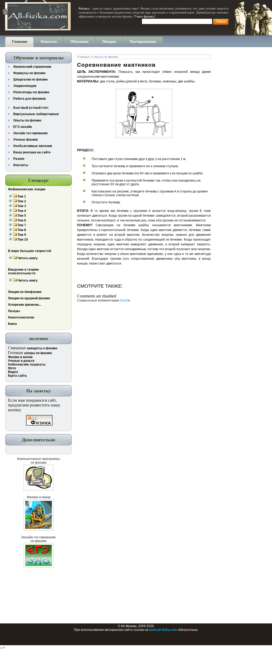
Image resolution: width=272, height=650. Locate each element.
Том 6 (22, 220)
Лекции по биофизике (25, 292)
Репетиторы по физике (31, 92)
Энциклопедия (24, 86)
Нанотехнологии (21, 317)
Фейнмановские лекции (26, 189)
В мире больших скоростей (29, 251)
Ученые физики (25, 139)
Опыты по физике (27, 120)
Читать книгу (28, 258)
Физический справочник (32, 67)
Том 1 (22, 196)
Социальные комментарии (103, 300)
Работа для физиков (29, 98)
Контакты (20, 165)
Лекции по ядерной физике (29, 298)
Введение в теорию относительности (23, 271)
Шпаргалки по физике (30, 79)
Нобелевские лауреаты (26, 364)
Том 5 (22, 215)
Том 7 (22, 225)
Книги (12, 324)
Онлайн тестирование (30, 133)
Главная (83, 56)
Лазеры (14, 311)
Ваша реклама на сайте (32, 152)
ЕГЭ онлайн (22, 127)
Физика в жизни (20, 357)
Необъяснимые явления (32, 146)
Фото (12, 368)
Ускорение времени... (24, 305)
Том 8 (22, 230)
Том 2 (22, 201)
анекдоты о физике (42, 348)
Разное (18, 159)
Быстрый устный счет (31, 108)
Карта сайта (17, 376)
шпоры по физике (38, 353)
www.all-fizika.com (163, 630)
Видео (13, 372)
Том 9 (22, 235)
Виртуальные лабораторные (36, 114)
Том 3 (22, 206)
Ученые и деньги (21, 361)
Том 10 (23, 239)
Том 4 (22, 211)
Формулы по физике (29, 73)
